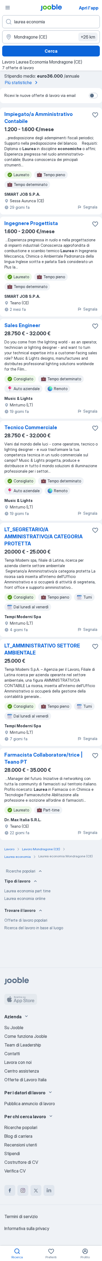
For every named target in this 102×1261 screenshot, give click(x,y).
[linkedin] (49, 1190)
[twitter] (35, 1190)
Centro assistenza (21, 1071)
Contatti (12, 1053)
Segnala (90, 207)
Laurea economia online (24, 898)
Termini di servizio (21, 1216)
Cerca (51, 51)
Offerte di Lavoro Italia (25, 1079)
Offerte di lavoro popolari (25, 920)
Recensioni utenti (20, 1145)
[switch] (93, 95)
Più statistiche (18, 82)
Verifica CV (15, 1171)
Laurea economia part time (27, 891)
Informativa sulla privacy (26, 1228)
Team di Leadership (22, 1045)
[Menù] (7, 7)
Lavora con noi (18, 1062)
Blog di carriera (18, 1136)
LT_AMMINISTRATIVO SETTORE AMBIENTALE (42, 649)
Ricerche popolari (20, 871)
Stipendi (12, 1153)
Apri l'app (88, 8)
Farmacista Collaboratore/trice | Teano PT (43, 758)
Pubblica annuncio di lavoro (29, 1103)
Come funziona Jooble (25, 1036)
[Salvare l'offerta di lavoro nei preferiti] (95, 115)
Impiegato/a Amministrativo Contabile (38, 117)
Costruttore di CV (21, 1162)
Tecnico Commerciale (30, 427)
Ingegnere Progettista (31, 223)
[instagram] (22, 1190)
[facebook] (9, 1190)
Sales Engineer (22, 325)
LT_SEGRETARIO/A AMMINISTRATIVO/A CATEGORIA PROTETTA (43, 536)
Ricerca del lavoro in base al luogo (33, 927)
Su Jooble (13, 1027)
